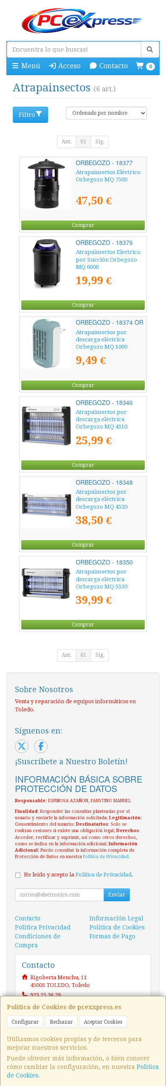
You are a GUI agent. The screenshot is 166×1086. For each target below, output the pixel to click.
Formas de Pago (112, 936)
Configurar (25, 1022)
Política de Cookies (117, 927)
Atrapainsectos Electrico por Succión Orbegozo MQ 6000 (108, 259)
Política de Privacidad (106, 856)
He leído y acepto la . (78, 874)
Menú (30, 66)
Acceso (68, 66)
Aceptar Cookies (103, 1022)
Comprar (83, 225)
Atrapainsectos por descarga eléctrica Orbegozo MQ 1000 (101, 339)
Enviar (116, 895)
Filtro (27, 114)
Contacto (112, 66)
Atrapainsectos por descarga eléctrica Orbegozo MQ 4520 (101, 499)
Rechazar (61, 1022)
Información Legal (116, 918)
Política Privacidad (43, 927)
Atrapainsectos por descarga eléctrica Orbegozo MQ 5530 (101, 579)
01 (83, 142)
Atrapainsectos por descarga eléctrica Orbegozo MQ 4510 (101, 419)
